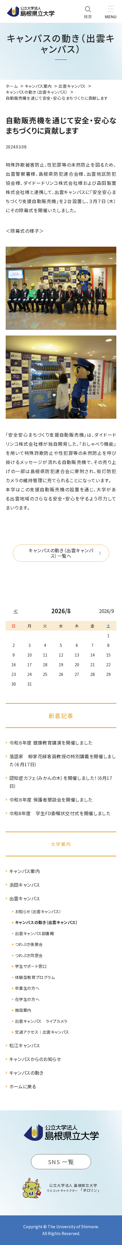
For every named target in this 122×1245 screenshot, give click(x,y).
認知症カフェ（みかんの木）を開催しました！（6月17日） (60, 781)
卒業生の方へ (27, 988)
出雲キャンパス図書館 (34, 933)
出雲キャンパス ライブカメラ (41, 1021)
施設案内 (23, 1010)
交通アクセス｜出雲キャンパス (42, 1032)
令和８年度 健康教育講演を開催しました (50, 742)
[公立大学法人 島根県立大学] (30, 11)
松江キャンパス (24, 1045)
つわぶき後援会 (29, 944)
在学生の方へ (27, 999)
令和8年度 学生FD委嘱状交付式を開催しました (60, 813)
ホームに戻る (22, 1086)
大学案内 (61, 844)
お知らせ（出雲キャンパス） (38, 911)
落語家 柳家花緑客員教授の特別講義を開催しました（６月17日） (62, 760)
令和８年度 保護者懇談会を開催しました (50, 799)
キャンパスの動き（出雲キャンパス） (46, 922)
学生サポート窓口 (31, 966)
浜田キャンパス (24, 884)
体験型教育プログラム (35, 977)
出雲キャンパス (24, 898)
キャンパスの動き (26, 1072)
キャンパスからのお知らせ (35, 1059)
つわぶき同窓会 (29, 955)
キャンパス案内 (24, 871)
